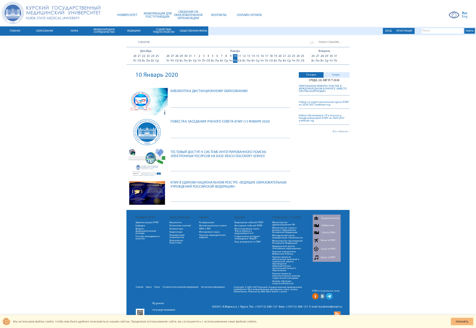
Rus (464, 13)
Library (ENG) (328, 232)
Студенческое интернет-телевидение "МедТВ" (247, 237)
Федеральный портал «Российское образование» (286, 247)
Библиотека (328, 225)
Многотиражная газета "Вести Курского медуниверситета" (246, 231)
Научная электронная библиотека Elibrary (284, 253)
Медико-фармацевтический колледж (146, 231)
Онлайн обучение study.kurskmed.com (283, 282)
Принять (462, 321)
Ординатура (175, 232)
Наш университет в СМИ (247, 242)
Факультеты (175, 222)
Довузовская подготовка (176, 241)
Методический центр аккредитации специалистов (287, 236)
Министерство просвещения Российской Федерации (287, 242)
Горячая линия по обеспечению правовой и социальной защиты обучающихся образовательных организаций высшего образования (285, 264)
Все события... (341, 131)
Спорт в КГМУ (328, 249)
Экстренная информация (213, 287)
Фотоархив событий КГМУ (248, 226)
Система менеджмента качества (148, 237)
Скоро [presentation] (336, 74)
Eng (465, 16)
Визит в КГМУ (328, 240)
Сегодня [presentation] (311, 74)
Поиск (157, 287)
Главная (139, 287)
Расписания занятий (180, 226)
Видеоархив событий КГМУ (248, 222)
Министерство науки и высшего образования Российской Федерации (285, 230)
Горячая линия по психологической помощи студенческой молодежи (286, 276)
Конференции (206, 222)
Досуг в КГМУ (328, 257)
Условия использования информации (180, 287)
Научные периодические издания (212, 236)
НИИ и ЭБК (205, 229)
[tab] (311, 75)
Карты (149, 287)
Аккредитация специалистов (177, 236)
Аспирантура (176, 229)
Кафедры (140, 226)
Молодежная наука (209, 232)
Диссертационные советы (213, 226)
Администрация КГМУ (147, 222)
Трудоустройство (330, 218)
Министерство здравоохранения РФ (283, 223)
